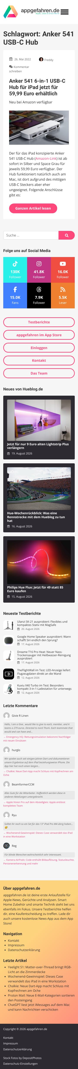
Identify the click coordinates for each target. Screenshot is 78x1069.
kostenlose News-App (37, 919)
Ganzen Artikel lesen (33, 208)
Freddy (48, 60)
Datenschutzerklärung (24, 950)
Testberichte (39, 322)
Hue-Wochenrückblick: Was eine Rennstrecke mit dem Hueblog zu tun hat (36, 517)
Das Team (39, 373)
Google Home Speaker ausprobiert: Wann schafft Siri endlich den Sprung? (44, 638)
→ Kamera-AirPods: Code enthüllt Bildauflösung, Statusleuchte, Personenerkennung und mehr (38, 861)
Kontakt (39, 360)
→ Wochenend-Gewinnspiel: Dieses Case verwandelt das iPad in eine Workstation (38, 834)
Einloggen (39, 347)
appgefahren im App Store (39, 335)
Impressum (16, 945)
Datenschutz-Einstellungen (20, 1064)
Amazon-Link (46, 158)
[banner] (31, 11)
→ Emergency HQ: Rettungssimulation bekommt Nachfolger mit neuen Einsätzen (37, 738)
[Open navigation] (64, 12)
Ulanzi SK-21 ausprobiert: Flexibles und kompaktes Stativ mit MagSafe (42, 623)
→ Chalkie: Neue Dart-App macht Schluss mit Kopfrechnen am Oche (38, 773)
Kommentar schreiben (19, 69)
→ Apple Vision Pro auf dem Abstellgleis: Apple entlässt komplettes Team (34, 804)
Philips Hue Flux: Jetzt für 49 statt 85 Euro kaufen (35, 589)
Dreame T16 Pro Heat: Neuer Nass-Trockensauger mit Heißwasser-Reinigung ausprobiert (44, 655)
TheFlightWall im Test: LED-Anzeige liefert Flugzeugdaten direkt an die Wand (43, 672)
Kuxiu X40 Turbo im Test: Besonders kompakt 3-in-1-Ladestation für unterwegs (44, 687)
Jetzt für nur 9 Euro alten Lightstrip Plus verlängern (38, 446)
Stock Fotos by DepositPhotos (22, 1058)
